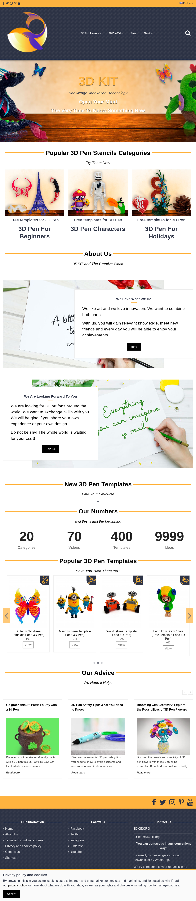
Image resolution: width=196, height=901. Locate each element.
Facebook (77, 828)
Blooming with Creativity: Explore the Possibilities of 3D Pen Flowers (162, 707)
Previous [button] (6, 615)
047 (159, 642)
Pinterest (76, 846)
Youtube (76, 851)
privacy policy (17, 885)
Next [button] (189, 615)
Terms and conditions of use (24, 840)
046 (113, 638)
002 (19, 638)
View (19, 645)
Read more (13, 772)
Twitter (74, 834)
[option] (66, 613)
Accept (11, 894)
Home (9, 828)
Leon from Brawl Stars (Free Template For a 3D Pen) (159, 635)
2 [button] (98, 663)
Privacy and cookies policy (23, 846)
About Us (11, 834)
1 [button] (98, 501)
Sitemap (10, 857)
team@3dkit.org (149, 836)
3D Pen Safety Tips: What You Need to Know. (97, 707)
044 (66, 638)
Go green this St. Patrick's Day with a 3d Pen (31, 707)
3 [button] (102, 663)
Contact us (12, 851)
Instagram (77, 840)
